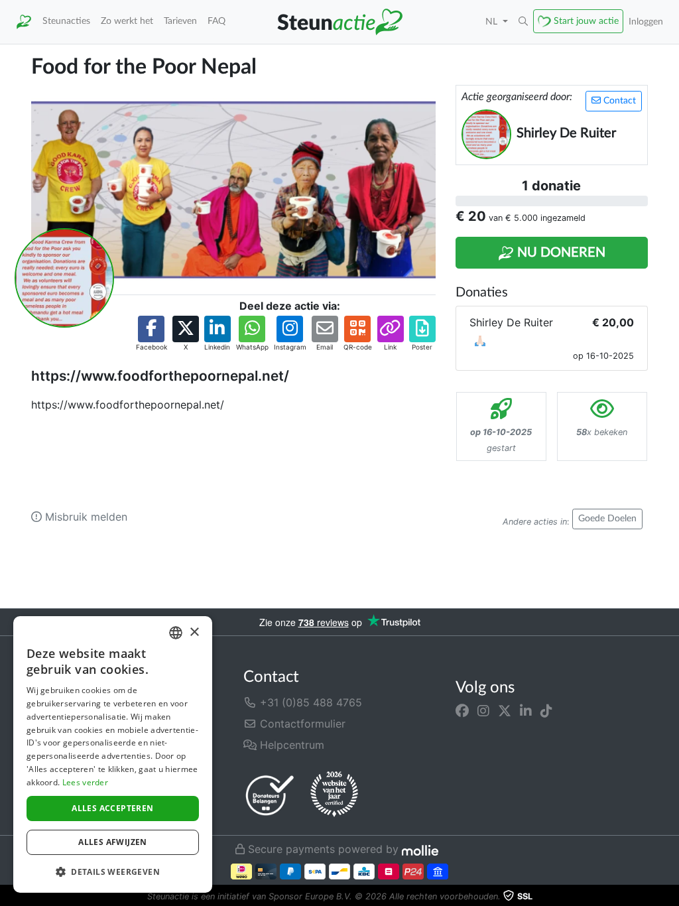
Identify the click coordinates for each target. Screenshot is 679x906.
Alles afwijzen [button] (112, 842)
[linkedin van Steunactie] (526, 710)
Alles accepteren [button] (112, 808)
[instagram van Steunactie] (483, 710)
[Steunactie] (24, 22)
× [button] (194, 632)
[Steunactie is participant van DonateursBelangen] (269, 794)
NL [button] (492, 22)
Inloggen (646, 22)
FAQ (216, 21)
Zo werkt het (127, 21)
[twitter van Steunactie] (504, 710)
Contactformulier (301, 723)
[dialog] (112, 754)
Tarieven (180, 21)
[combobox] (175, 632)
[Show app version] (669, 896)
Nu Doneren (559, 252)
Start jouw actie (586, 21)
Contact (618, 100)
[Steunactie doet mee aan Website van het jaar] (334, 794)
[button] (523, 21)
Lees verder (85, 782)
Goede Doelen (607, 518)
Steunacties (66, 21)
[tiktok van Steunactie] (546, 710)
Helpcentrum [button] (290, 744)
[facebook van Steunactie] (462, 710)
